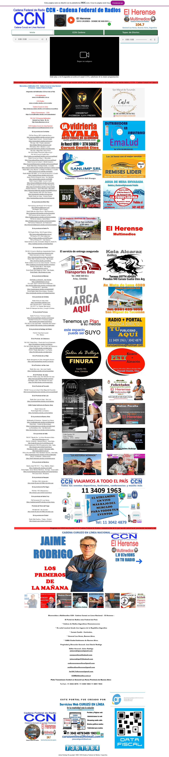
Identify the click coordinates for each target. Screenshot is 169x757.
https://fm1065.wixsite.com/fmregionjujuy (40, 382)
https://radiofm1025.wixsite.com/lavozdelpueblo (40, 325)
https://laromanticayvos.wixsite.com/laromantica (40, 430)
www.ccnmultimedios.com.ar (40, 97)
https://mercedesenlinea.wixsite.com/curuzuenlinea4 (40, 160)
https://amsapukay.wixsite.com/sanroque (40, 194)
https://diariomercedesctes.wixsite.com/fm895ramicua (40, 190)
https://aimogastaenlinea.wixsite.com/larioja (40, 361)
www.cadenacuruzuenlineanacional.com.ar (40, 128)
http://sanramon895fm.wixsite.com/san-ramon (40, 137)
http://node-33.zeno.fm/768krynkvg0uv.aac (40, 483)
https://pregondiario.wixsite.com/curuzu (40, 141)
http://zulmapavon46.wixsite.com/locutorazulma (40, 213)
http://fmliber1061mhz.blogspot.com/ (40, 145)
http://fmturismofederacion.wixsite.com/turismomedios (40, 225)
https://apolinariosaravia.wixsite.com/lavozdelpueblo (40, 454)
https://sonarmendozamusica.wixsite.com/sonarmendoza (40, 471)
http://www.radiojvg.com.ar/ (40, 451)
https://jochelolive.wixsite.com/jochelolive (40, 413)
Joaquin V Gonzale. (44, 449)
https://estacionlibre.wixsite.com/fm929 (40, 179)
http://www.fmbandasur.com (40, 439)
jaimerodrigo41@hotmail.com (81, 659)
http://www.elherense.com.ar (40, 122)
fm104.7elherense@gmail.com (81, 671)
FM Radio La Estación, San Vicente (40, 280)
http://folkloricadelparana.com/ (40, 207)
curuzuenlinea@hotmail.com (81, 655)
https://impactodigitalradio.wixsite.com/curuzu (40, 183)
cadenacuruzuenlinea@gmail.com (81, 663)
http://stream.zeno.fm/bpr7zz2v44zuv (40, 321)
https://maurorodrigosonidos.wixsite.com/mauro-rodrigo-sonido (41, 167)
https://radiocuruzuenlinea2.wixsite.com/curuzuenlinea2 (40, 156)
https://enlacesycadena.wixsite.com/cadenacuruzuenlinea (40, 109)
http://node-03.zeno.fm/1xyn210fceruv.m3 (40, 443)
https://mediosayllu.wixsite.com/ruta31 (40, 468)
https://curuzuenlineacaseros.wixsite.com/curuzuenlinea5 (40, 164)
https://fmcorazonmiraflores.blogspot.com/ (40, 253)
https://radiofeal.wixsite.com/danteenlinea (40, 244)
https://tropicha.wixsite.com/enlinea (40, 261)
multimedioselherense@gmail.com (81, 667)
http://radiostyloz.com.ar (40, 268)
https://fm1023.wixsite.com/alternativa (40, 348)
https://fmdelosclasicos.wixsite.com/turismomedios (40, 217)
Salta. (52, 449)
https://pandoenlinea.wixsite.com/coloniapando (40, 198)
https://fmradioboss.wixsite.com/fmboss (40, 344)
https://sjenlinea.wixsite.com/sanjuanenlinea (41, 371)
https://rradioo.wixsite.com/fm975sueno (40, 238)
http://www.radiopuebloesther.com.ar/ (40, 234)
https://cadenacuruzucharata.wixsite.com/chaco (40, 264)
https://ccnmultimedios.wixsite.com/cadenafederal (40, 114)
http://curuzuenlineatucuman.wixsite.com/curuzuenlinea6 (41, 392)
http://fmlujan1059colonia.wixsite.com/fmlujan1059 (40, 285)
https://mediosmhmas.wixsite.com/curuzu (40, 175)
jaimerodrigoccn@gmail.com (81, 651)
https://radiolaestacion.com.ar (40, 282)
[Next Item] (139, 561)
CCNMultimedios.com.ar (81, 676)
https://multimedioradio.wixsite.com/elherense (40, 422)
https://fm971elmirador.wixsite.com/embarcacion (40, 458)
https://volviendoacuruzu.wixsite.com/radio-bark (40, 426)
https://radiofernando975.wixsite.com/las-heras (40, 502)
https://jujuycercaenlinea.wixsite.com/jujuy (40, 378)
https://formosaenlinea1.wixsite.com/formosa (40, 318)
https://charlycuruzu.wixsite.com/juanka (40, 171)
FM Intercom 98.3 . (33, 449)
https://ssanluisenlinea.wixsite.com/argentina (40, 401)
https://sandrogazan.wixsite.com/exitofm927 (40, 289)
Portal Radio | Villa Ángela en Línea (40, 272)
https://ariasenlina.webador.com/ (40, 302)
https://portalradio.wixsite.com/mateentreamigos (40, 293)
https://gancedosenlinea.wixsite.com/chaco (40, 257)
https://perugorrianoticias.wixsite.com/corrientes (40, 187)
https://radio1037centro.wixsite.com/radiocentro (40, 148)
